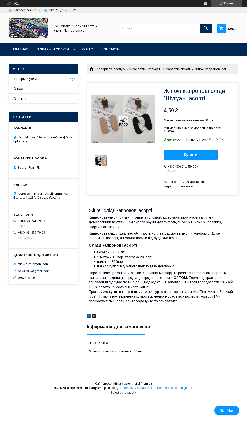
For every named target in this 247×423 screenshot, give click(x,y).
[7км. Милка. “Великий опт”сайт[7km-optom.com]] (28, 37)
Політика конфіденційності (175, 388)
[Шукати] (206, 28)
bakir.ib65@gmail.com (34, 271)
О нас (87, 49)
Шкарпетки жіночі (177, 69)
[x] (94, 317)
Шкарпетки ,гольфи (144, 69)
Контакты (111, 49)
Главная (20, 49)
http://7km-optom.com (33, 264)
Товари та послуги (111, 69)
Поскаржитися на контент (137, 388)
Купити (191, 155)
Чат (230, 410)
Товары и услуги (53, 49)
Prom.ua (146, 383)
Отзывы (20, 98)
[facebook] (89, 317)
